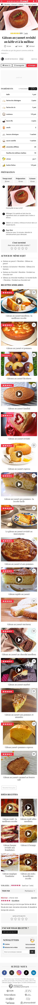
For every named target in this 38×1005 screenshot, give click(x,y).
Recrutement (30, 979)
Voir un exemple (30, 944)
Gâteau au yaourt (31, 4)
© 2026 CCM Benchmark (28, 982)
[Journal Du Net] (28, 991)
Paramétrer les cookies (22, 980)
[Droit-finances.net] (28, 995)
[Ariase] (10, 1003)
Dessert (14, 4)
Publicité (23, 979)
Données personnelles (9, 980)
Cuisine (7, 944)
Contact (18, 979)
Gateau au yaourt (9, 261)
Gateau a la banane (10, 267)
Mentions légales (7, 982)
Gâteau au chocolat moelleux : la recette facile (20, 278)
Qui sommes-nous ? (9, 979)
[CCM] (10, 991)
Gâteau (21, 4)
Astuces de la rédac (11, 947)
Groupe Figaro (17, 982)
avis (26, 33)
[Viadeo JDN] (28, 999)
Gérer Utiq (32, 980)
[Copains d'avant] (10, 999)
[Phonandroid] (28, 1003)
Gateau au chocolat (10, 272)
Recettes (7, 4)
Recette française (9, 788)
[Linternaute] (10, 995)
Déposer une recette (10, 932)
